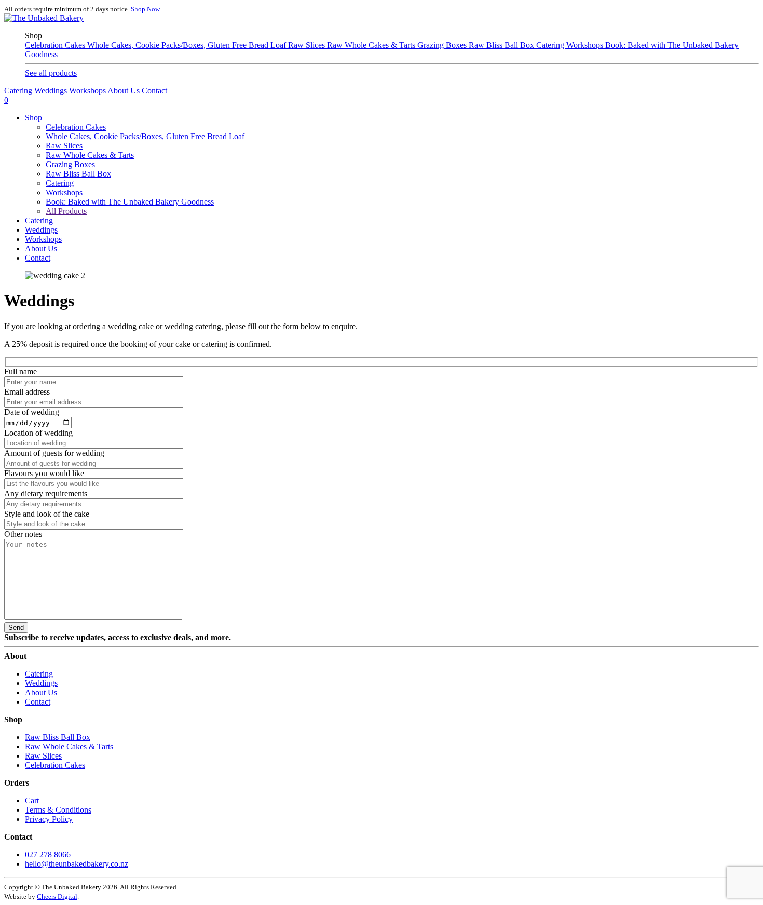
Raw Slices (307, 44)
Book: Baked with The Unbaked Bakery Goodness (130, 201)
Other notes (23, 534)
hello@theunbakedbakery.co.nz (76, 863)
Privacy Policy (49, 819)
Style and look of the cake (46, 513)
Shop (33, 117)
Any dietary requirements (45, 493)
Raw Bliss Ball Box (502, 44)
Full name (20, 371)
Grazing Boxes (443, 44)
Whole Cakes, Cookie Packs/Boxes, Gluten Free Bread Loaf (187, 44)
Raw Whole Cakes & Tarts (372, 44)
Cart (32, 800)
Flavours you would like (44, 473)
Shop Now (145, 9)
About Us (124, 90)
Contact (154, 90)
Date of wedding (31, 412)
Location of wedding (38, 432)
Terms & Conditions (58, 809)
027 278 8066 (48, 854)
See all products (51, 73)
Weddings (51, 90)
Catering (551, 44)
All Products (66, 211)
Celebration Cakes (56, 44)
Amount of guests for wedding (54, 453)
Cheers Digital (57, 896)
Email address (27, 391)
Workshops (585, 44)
